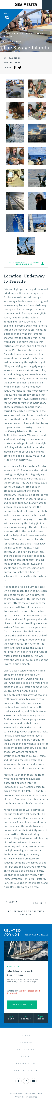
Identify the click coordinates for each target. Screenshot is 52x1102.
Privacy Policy (21, 1097)
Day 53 (38, 902)
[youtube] (33, 1081)
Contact (26, 1043)
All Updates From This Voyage (26, 913)
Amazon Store (26, 1064)
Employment (26, 1050)
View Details (20, 1005)
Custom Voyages (26, 1071)
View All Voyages (36, 935)
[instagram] (26, 1081)
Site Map (33, 1097)
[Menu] (47, 5)
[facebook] (18, 1081)
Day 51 (14, 902)
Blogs (26, 1036)
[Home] (26, 4)
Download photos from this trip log (24, 263)
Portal (26, 1057)
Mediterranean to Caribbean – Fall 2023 (24, 35)
